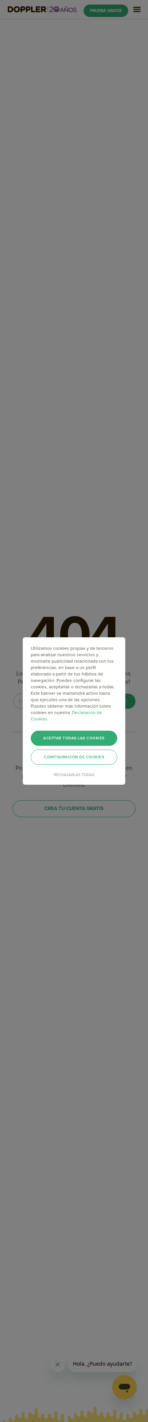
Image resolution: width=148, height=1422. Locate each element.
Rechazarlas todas (74, 775)
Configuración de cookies (74, 757)
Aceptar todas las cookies (74, 738)
